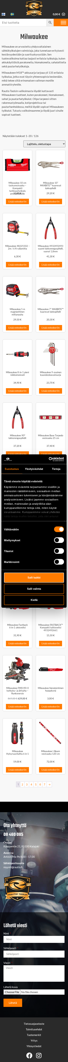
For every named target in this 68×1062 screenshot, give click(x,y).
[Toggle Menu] (63, 22)
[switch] (59, 540)
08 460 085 (13, 834)
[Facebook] (29, 1055)
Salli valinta (34, 588)
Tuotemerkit (34, 1034)
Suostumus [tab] (12, 468)
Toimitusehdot (34, 1029)
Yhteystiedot (34, 1046)
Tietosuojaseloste (34, 1023)
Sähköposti (10, 948)
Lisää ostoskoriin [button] (17, 201)
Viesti (7, 963)
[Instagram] (39, 1055)
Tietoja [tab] (56, 468)
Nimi (6, 933)
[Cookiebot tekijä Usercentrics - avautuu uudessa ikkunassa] (49, 459)
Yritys (34, 1040)
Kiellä (34, 599)
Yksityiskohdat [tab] (34, 468)
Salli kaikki (34, 577)
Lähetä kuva (10, 987)
